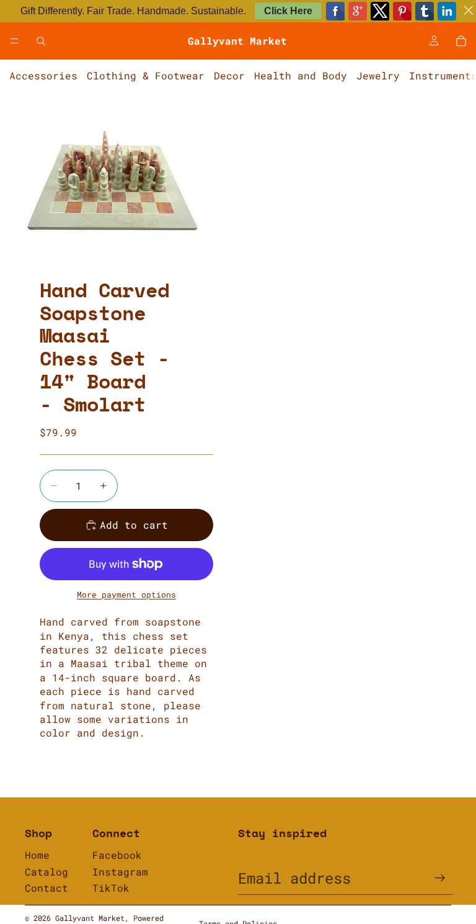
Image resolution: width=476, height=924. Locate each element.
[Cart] (461, 41)
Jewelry (378, 75)
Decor (229, 75)
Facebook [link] (117, 854)
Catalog (46, 871)
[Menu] (14, 41)
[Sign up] (440, 878)
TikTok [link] (111, 887)
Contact (46, 887)
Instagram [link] (120, 871)
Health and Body (300, 75)
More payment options (126, 594)
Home (37, 854)
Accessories (43, 75)
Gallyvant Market (90, 918)
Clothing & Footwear (146, 75)
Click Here (288, 11)
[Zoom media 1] (111, 179)
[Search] (41, 41)
